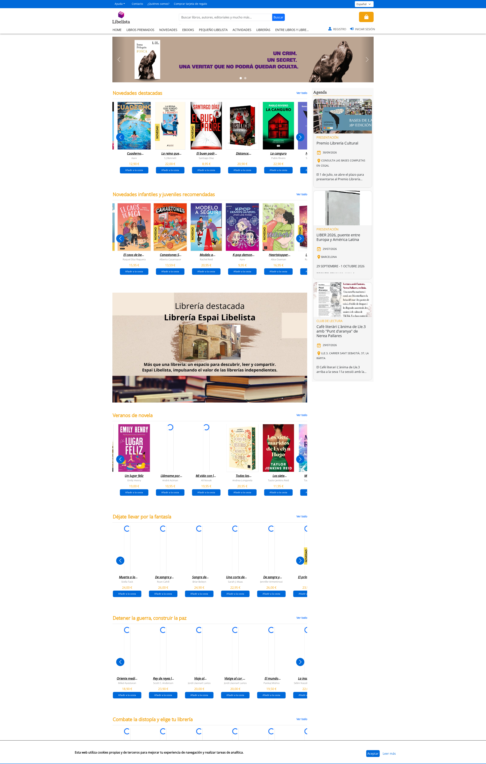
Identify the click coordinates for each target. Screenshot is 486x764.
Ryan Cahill (163, 581)
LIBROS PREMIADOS (140, 30)
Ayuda (119, 4)
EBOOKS (188, 30)
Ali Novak (206, 480)
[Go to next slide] (300, 137)
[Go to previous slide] (120, 137)
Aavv (134, 158)
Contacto (137, 4)
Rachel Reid (206, 259)
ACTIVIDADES (242, 30)
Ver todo (302, 93)
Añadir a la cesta (134, 170)
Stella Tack (127, 581)
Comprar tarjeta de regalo (190, 4)
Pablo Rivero (278, 158)
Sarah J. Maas (235, 581)
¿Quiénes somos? (158, 4)
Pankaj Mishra (271, 683)
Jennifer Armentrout (271, 581)
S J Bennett (170, 158)
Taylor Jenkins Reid (278, 480)
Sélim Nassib (301, 683)
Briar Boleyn (199, 581)
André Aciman (170, 480)
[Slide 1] (241, 78)
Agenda (320, 92)
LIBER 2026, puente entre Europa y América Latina (338, 237)
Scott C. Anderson (163, 683)
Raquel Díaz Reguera (134, 259)
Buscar (278, 17)
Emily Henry (134, 480)
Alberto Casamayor (170, 259)
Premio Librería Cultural (337, 143)
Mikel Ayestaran (127, 683)
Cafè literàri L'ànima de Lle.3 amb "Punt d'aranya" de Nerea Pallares (341, 331)
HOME (117, 30)
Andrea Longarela (242, 480)
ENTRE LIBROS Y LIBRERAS (293, 30)
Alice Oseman (278, 259)
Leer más (389, 753)
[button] (118, 59)
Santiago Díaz (206, 158)
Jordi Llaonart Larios (199, 683)
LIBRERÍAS (263, 30)
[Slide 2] (245, 78)
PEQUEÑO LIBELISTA (213, 30)
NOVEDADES (168, 30)
